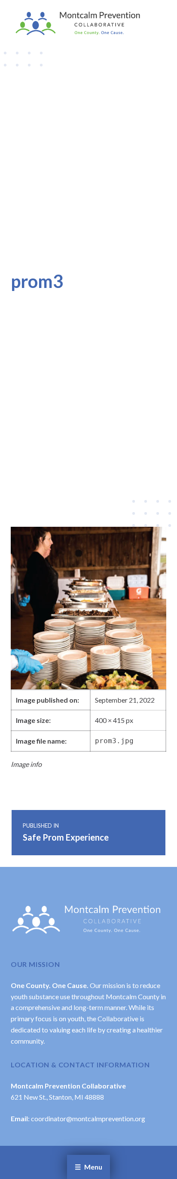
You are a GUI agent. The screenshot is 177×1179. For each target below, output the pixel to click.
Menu (93, 1167)
